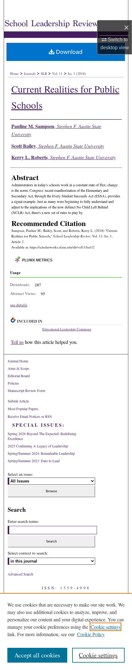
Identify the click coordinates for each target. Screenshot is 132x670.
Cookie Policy (91, 634)
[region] (66, 631)
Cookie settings (105, 627)
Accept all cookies (37, 655)
